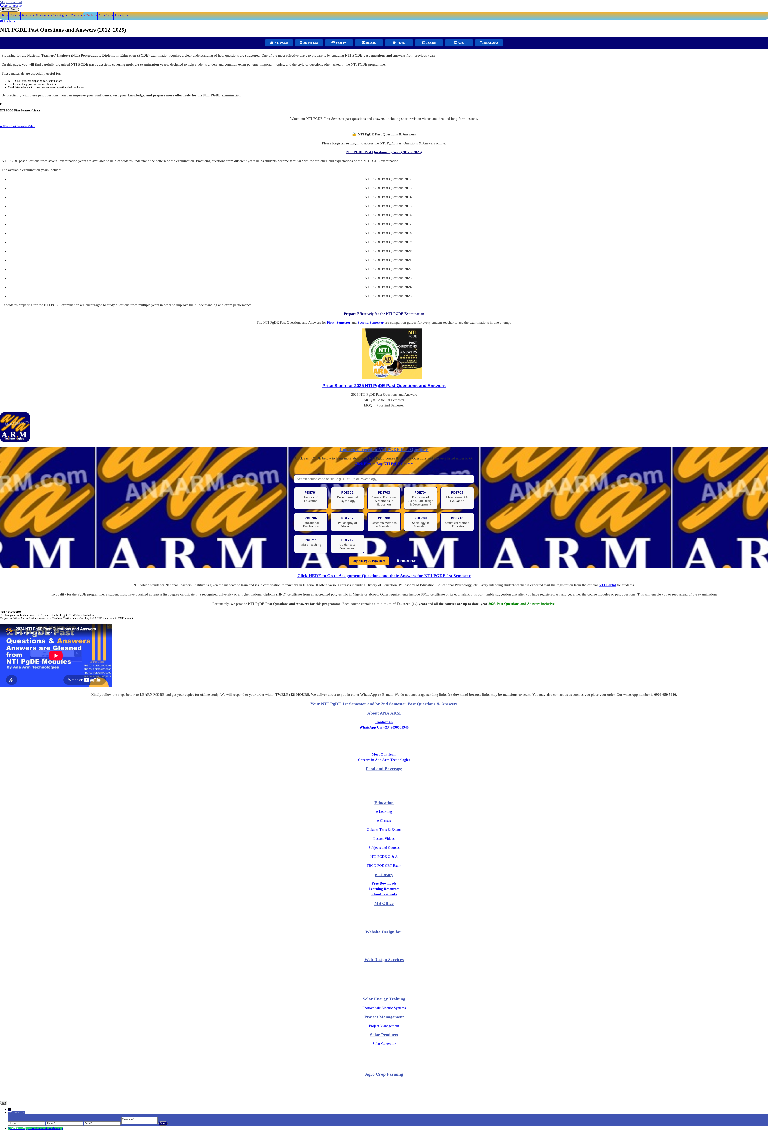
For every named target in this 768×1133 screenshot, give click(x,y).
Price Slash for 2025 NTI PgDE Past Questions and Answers (384, 385)
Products (41, 15)
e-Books (88, 15)
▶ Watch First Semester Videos (17, 126)
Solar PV (341, 42)
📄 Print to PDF (406, 560)
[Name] (27, 1123)
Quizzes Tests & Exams (384, 830)
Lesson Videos (384, 839)
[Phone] (65, 1123)
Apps (460, 42)
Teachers (430, 42)
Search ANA (490, 42)
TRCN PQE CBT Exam (384, 866)
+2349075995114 (12, 5)
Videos (400, 42)
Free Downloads (384, 883)
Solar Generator (384, 1044)
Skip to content (11, 2)
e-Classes (74, 15)
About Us (104, 15)
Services (26, 15)
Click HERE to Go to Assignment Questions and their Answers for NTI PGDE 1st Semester (384, 575)
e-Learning (57, 15)
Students (370, 42)
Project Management (384, 1026)
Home (13, 15)
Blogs (5, 15)
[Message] (139, 1123)
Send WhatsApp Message (46, 1128)
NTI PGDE (281, 42)
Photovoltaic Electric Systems (384, 1008)
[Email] (102, 1123)
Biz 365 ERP (311, 42)
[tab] (9, 9)
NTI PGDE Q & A (384, 857)
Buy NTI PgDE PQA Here (368, 561)
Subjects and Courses (384, 848)
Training (119, 15)
